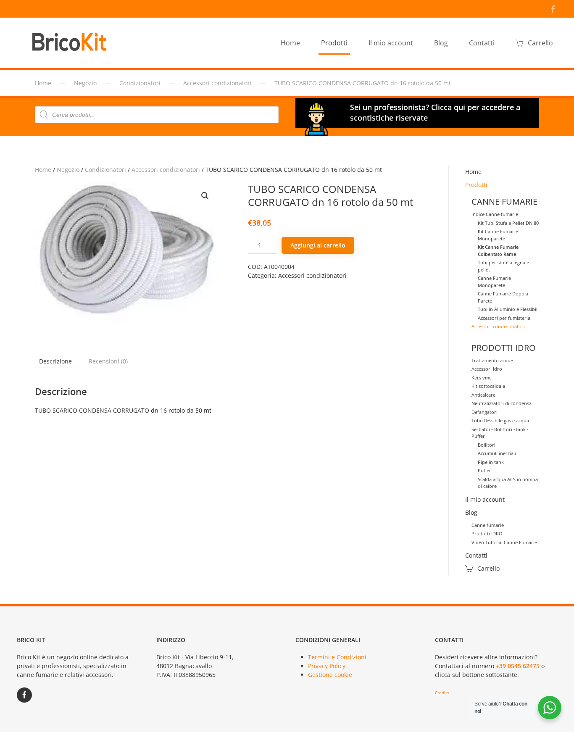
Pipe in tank (491, 462)
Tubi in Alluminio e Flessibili (508, 309)
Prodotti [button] (334, 42)
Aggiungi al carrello (317, 245)
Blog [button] (441, 42)
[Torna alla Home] (71, 43)
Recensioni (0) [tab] (108, 361)
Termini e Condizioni (337, 657)
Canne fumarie (487, 525)
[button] (205, 195)
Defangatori (484, 412)
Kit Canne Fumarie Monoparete (498, 235)
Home (290, 42)
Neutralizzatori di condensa (501, 403)
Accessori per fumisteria (504, 318)
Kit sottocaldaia (488, 386)
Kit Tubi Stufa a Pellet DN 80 (508, 223)
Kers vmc (481, 377)
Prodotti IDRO (487, 533)
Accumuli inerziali (497, 453)
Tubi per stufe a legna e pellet (503, 266)
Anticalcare (483, 395)
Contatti (482, 42)
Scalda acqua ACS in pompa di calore (508, 483)
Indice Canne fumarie (494, 214)
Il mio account (391, 42)
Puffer (484, 470)
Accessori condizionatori (166, 170)
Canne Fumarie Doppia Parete (503, 297)
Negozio (68, 170)
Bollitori (486, 445)
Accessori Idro (486, 369)
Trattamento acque (492, 360)
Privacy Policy (326, 666)
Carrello (540, 42)
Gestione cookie (330, 675)
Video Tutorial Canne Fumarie (504, 542)
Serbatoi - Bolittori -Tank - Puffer (500, 433)
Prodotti (476, 185)
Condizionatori (105, 170)
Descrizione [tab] (55, 361)
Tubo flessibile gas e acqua (500, 420)
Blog (471, 512)
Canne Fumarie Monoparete (494, 281)
